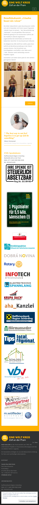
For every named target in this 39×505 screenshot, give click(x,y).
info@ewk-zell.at (6, 475)
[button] (10, 66)
